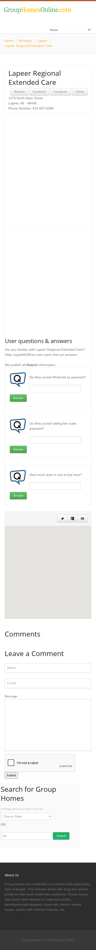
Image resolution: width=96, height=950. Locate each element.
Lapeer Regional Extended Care (28, 46)
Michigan (25, 41)
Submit (11, 775)
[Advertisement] (48, 164)
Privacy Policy (65, 940)
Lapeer (42, 41)
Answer (18, 398)
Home (9, 41)
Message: (11, 696)
